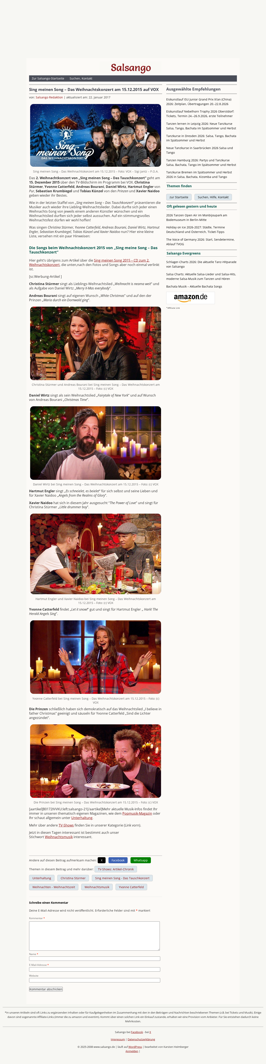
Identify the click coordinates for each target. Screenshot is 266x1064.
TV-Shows (66, 825)
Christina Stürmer (73, 878)
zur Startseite (179, 197)
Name (33, 954)
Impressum (118, 1039)
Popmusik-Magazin (137, 813)
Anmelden (132, 1051)
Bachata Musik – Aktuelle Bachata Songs (194, 286)
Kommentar (37, 918)
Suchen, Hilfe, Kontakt (213, 197)
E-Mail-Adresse (39, 965)
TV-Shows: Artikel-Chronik (116, 869)
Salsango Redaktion (49, 97)
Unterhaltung (81, 817)
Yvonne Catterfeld (131, 887)
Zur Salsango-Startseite (48, 78)
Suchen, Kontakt (81, 78)
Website (33, 975)
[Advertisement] (133, 30)
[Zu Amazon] (190, 303)
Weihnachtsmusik (59, 837)
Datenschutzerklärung (141, 1039)
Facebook (137, 1032)
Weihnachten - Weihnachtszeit (53, 887)
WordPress (135, 1047)
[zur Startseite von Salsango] (130, 67)
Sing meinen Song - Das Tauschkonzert (122, 878)
